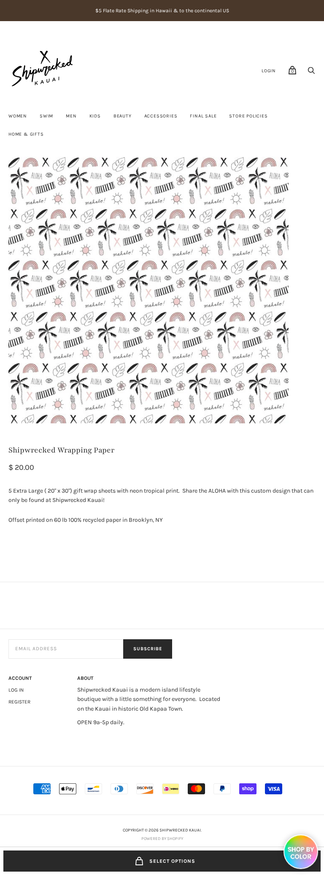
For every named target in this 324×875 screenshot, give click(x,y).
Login (269, 71)
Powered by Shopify (162, 838)
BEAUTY (122, 116)
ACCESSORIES (161, 116)
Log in (16, 690)
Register (19, 702)
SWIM (46, 116)
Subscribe (147, 648)
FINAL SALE (203, 116)
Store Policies (248, 116)
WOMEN (17, 116)
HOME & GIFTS (26, 134)
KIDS (95, 116)
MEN (71, 116)
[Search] (311, 72)
